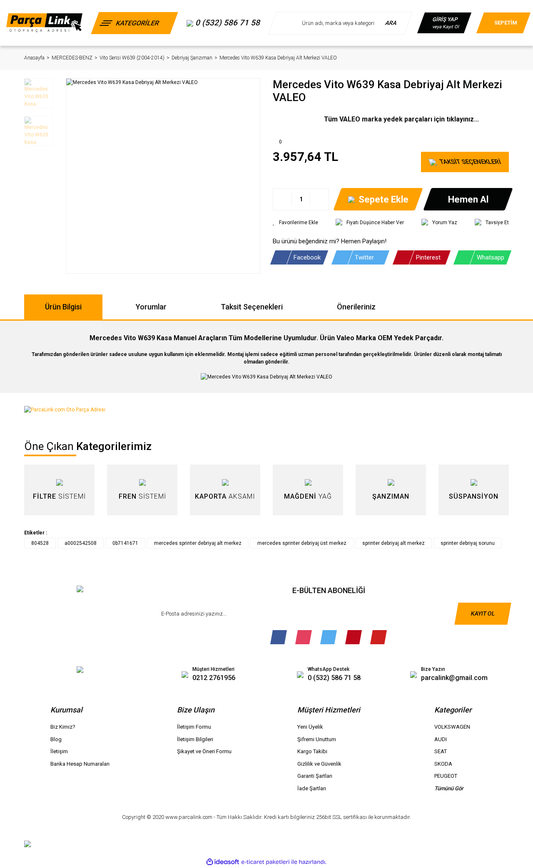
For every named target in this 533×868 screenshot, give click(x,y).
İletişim (59, 751)
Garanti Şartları (314, 776)
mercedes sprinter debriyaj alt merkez (198, 543)
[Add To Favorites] (295, 222)
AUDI (440, 739)
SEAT (440, 751)
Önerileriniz (356, 306)
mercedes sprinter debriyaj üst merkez (301, 543)
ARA (392, 23)
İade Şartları (311, 788)
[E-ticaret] (265, 862)
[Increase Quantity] (319, 199)
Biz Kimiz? (62, 727)
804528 (40, 543)
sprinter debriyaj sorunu (468, 543)
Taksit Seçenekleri (252, 306)
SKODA (443, 764)
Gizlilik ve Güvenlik (319, 764)
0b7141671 (125, 543)
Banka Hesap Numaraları (80, 764)
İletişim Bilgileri (195, 739)
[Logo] (44, 22)
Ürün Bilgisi (63, 306)
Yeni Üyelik (310, 727)
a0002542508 (81, 543)
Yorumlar (151, 306)
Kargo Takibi (312, 751)
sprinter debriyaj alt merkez (393, 543)
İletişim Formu (194, 727)
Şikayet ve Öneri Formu (204, 751)
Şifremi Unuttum (316, 739)
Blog (56, 739)
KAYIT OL (482, 613)
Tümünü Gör (448, 788)
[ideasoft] (222, 862)
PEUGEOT (445, 776)
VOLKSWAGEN (452, 727)
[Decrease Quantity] (282, 199)
